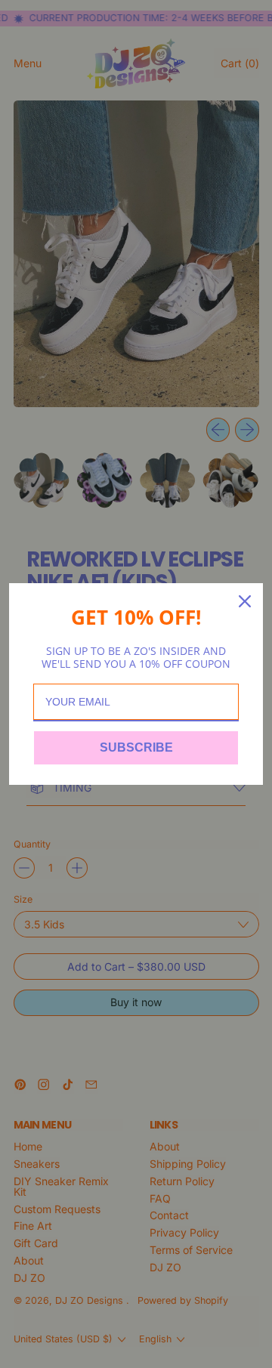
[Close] (245, 601)
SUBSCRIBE (136, 747)
